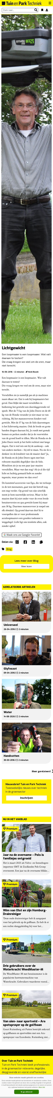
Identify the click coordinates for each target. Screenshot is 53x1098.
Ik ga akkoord (26, 1092)
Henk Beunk (33, 372)
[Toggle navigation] (50, 3)
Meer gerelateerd (41, 771)
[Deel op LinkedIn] (34, 542)
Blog (9, 549)
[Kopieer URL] (42, 542)
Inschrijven (26, 798)
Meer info (42, 1087)
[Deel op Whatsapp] (18, 542)
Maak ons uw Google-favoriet (23, 535)
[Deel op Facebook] (26, 542)
